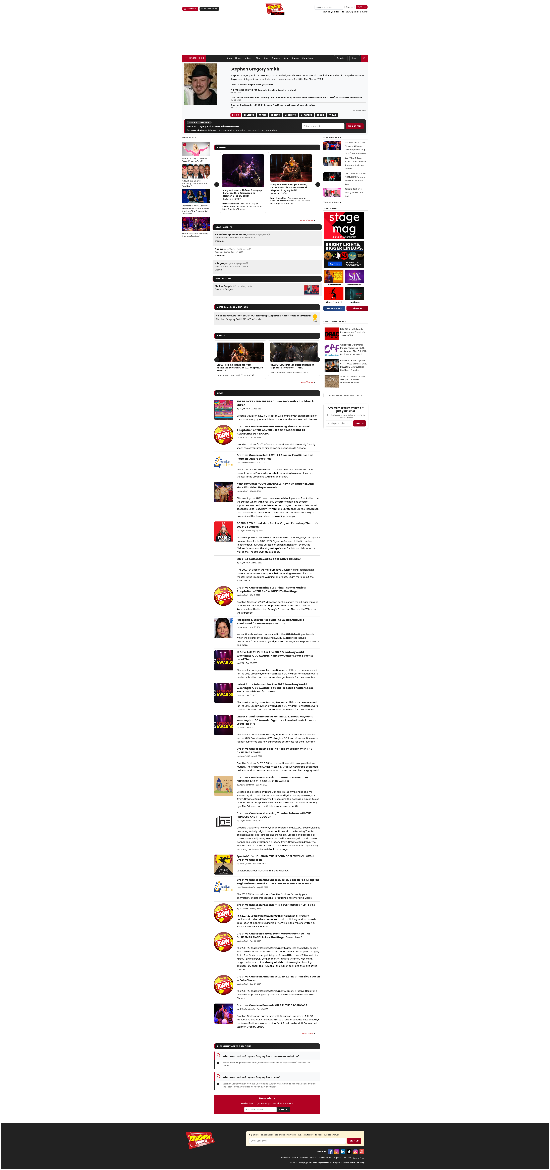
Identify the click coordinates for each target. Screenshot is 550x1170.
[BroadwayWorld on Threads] (355, 1151)
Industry (248, 58)
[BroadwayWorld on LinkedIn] (342, 1151)
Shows (238, 58)
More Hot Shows (334, 308)
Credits (292, 115)
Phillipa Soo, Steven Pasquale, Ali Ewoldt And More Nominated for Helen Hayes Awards (270, 621)
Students (276, 58)
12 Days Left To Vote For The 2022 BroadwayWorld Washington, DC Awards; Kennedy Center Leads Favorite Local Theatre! (275, 655)
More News (307, 1033)
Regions (337, 1158)
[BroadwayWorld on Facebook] (330, 1151)
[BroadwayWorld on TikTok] (349, 1151)
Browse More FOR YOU (344, 395)
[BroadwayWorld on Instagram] (336, 1151)
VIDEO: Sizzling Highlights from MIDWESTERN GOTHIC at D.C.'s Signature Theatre (240, 367)
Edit (322, 115)
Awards (308, 115)
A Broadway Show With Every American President (195, 227)
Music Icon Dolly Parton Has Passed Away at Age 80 (194, 152)
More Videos (307, 382)
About (295, 1158)
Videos (250, 115)
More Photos (306, 220)
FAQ (334, 115)
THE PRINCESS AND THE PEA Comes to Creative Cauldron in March (263, 90)
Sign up (359, 423)
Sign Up (283, 1109)
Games (295, 58)
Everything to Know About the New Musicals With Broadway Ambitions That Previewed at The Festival (195, 203)
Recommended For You (334, 321)
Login (354, 58)
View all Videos (331, 202)
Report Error (358, 1158)
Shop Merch (191, 9)
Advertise (285, 1158)
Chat (258, 58)
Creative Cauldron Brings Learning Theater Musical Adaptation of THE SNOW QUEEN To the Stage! (271, 589)
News (229, 58)
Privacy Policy (357, 1162)
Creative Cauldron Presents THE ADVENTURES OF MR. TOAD (277, 905)
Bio (237, 115)
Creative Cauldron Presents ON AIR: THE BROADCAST (272, 1005)
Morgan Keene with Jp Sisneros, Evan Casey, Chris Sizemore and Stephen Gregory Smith (288, 189)
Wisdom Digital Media (320, 1162)
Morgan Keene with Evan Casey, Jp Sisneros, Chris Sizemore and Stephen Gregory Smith (242, 194)
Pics (264, 115)
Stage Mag (307, 58)
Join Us (313, 1158)
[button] (364, 58)
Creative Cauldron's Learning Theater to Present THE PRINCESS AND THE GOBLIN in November (272, 779)
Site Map (347, 1158)
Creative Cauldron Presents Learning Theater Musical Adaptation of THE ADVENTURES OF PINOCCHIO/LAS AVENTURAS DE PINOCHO (296, 97)
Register (341, 58)
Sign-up (349, 7)
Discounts (357, 308)
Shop (286, 58)
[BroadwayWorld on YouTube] (361, 1151)
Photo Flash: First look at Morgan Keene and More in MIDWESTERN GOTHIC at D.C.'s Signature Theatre (242, 206)
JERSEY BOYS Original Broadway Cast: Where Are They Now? (194, 176)
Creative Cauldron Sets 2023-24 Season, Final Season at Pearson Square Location (272, 105)
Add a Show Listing (209, 9)
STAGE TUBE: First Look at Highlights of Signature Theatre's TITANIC (292, 366)
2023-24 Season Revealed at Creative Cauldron (269, 559)
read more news (359, 110)
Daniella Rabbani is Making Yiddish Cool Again (354, 192)
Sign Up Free (354, 126)
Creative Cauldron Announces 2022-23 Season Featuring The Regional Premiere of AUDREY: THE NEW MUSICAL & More (278, 881)
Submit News (325, 1158)
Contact (304, 1158)
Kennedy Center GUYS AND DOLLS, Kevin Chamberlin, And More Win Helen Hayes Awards (275, 485)
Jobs (266, 58)
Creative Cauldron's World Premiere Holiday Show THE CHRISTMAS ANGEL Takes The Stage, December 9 (273, 935)
